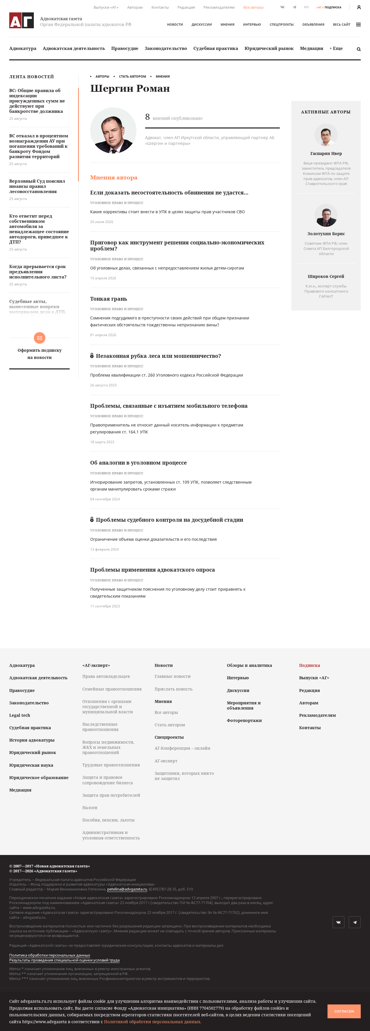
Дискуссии (202, 24)
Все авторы (253, 7)
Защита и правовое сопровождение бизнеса (107, 779)
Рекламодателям (219, 7)
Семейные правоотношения (112, 689)
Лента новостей (31, 77)
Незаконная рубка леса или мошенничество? (158, 355)
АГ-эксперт (166, 761)
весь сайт (341, 24)
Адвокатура (22, 48)
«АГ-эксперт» (96, 665)
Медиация (311, 48)
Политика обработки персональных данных (49, 955)
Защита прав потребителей (111, 795)
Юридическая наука (31, 765)
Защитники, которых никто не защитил (184, 775)
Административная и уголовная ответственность (111, 835)
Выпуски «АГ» (106, 7)
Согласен (344, 1011)
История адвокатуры (32, 740)
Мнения (227, 24)
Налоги (89, 807)
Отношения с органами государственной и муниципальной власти (107, 706)
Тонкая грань (108, 298)
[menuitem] (22, 48)
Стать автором (132, 76)
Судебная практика (215, 48)
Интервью (252, 24)
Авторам (135, 7)
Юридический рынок (269, 48)
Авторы (102, 76)
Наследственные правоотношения (100, 726)
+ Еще (336, 48)
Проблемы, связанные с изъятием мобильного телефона (169, 405)
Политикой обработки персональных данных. (152, 1021)
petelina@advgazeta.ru (127, 889)
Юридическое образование (39, 777)
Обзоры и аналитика (249, 665)
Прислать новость (174, 689)
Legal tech (19, 715)
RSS (306, 7)
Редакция (186, 7)
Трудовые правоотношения (111, 765)
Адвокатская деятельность (74, 48)
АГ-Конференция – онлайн (182, 748)
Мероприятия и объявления (244, 705)
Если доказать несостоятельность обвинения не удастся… (169, 192)
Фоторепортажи (244, 720)
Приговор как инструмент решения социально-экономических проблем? (177, 245)
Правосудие (124, 48)
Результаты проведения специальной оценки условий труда (64, 960)
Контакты (160, 7)
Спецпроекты (282, 24)
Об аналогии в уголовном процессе (138, 462)
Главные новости (173, 676)
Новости (175, 24)
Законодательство (166, 48)
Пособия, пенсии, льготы (108, 820)
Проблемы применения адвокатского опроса (152, 569)
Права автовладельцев (106, 676)
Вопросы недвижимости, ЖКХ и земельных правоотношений (108, 747)
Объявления (313, 24)
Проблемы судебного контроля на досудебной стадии (169, 519)
